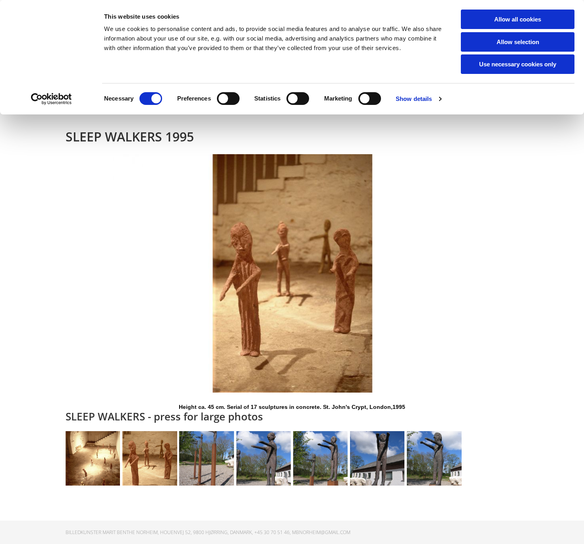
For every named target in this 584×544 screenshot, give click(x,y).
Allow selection (518, 42)
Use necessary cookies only (517, 64)
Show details (414, 98)
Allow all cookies (517, 19)
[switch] (228, 98)
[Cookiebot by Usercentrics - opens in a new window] (51, 99)
